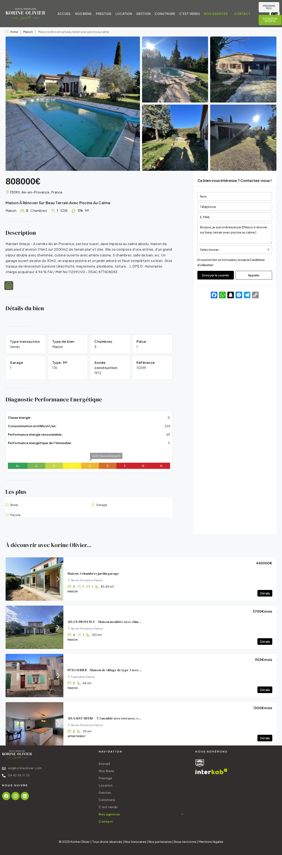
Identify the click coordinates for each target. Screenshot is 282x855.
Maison (28, 31)
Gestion (143, 13)
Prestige (103, 13)
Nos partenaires (160, 841)
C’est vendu (189, 13)
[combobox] (234, 249)
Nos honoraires (135, 841)
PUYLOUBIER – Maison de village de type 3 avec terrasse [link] (110, 670)
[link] (34, 579)
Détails (265, 593)
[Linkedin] (276, 13)
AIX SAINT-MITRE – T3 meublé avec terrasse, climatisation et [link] (114, 718)
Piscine (15, 515)
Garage (101, 505)
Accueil (64, 13)
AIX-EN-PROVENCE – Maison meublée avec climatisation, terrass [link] (116, 621)
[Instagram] (15, 796)
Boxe (14, 505)
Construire (165, 13)
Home (14, 31)
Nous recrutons (185, 841)
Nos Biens (83, 13)
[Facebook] (6, 796)
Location (124, 13)
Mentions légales (211, 841)
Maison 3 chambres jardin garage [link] (93, 573)
